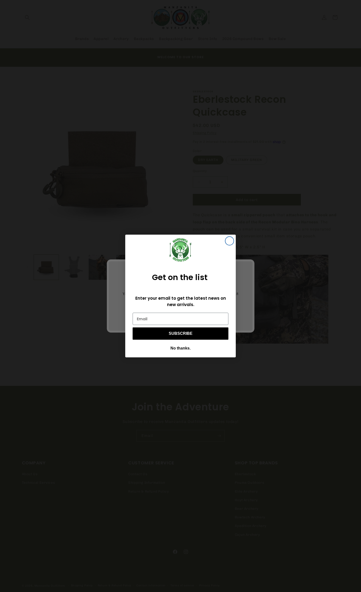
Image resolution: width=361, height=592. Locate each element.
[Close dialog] (229, 241)
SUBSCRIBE (181, 333)
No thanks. (180, 348)
